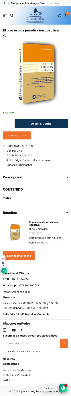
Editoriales (5, 15)
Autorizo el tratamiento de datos (23, 351)
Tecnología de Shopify (49, 391)
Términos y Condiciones (17, 370)
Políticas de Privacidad (16, 375)
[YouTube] (13, 330)
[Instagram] (4, 330)
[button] (4, 3)
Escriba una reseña (19, 255)
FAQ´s (6, 379)
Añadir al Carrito (41, 123)
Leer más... (55, 3)
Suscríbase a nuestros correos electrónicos (30, 335)
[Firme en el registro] (59, 15)
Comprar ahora (17, 135)
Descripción (12, 177)
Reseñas (10, 213)
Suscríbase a (64, 343)
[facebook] (22, 330)
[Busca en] (11, 15)
